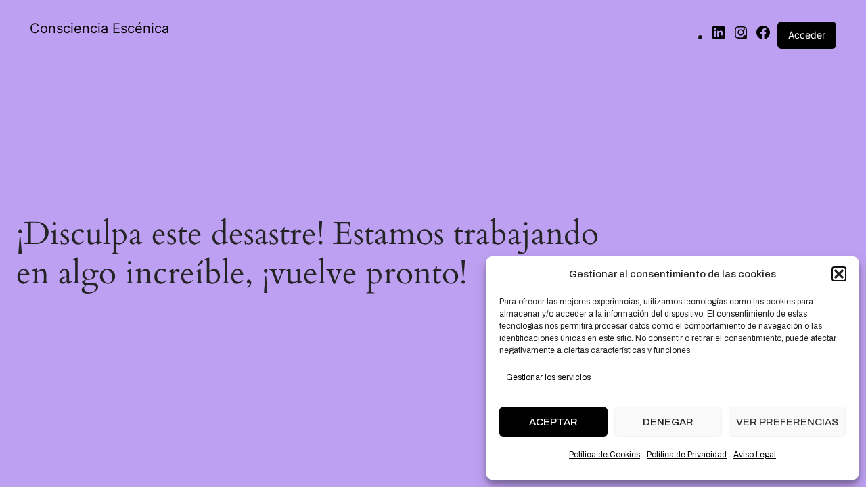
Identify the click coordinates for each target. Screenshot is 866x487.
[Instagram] (741, 36)
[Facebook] (763, 36)
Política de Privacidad (687, 454)
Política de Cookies (604, 454)
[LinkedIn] (718, 36)
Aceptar (553, 422)
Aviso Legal (754, 454)
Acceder (806, 35)
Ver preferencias (787, 422)
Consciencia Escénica (99, 28)
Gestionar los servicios (548, 377)
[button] (839, 274)
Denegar (668, 422)
